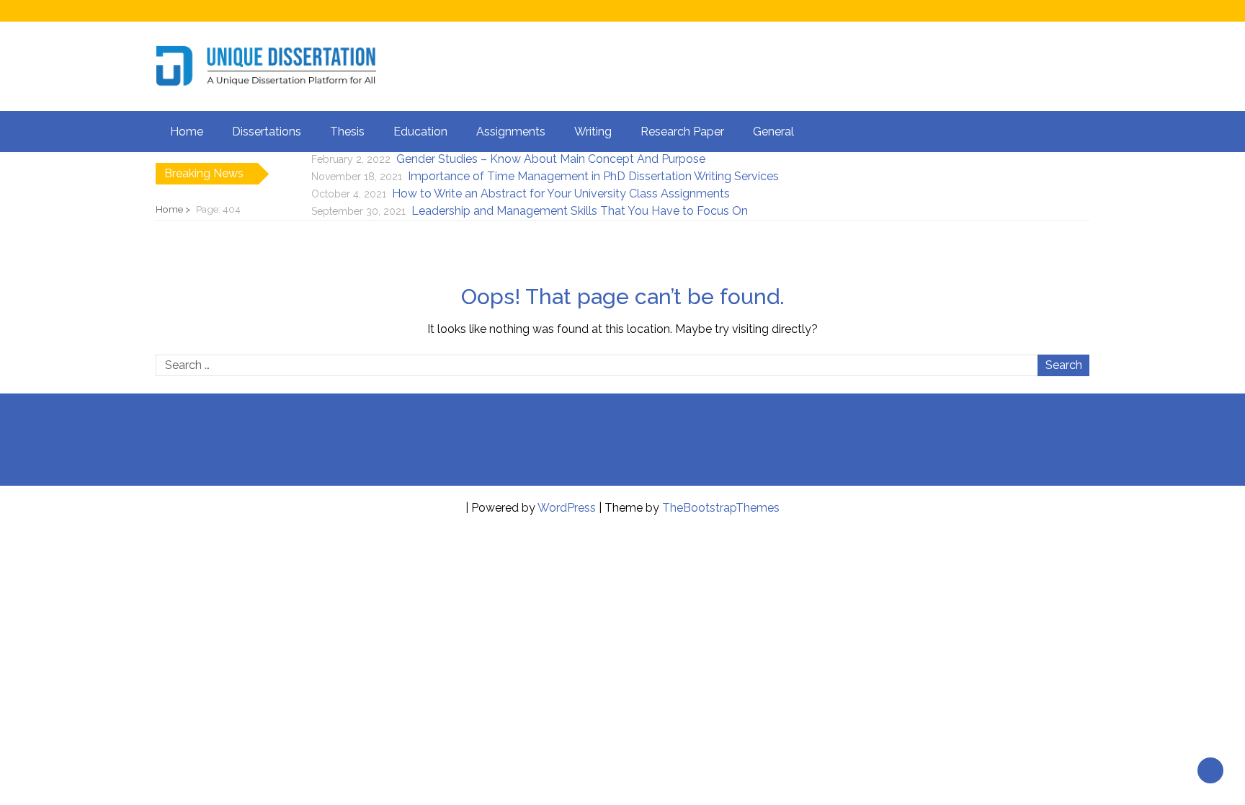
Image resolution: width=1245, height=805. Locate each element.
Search (1063, 365)
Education (420, 131)
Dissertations (266, 131)
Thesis (347, 131)
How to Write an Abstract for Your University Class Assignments (561, 193)
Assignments (510, 131)
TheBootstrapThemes (721, 508)
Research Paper (682, 131)
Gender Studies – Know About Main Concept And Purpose (550, 159)
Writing (593, 131)
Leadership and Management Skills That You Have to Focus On (579, 211)
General (773, 131)
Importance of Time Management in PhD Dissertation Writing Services (593, 176)
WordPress (566, 508)
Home (186, 131)
